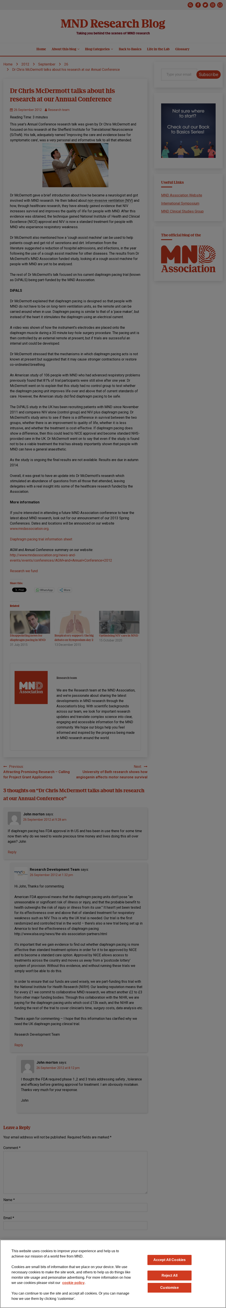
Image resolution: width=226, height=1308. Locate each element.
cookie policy (73, 1283)
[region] (113, 1274)
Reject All (170, 1275)
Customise (169, 1287)
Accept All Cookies (169, 1260)
